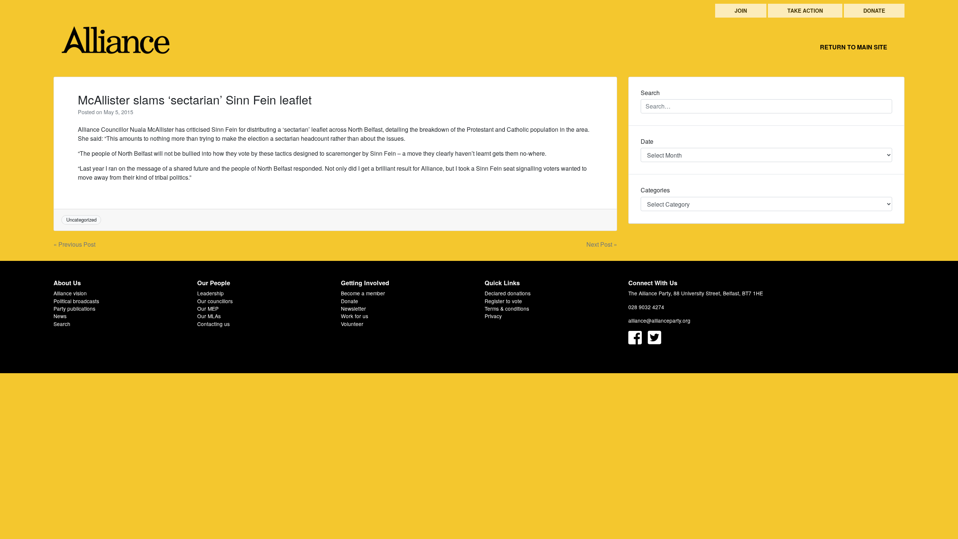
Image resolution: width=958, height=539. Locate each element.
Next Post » (601, 244)
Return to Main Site (853, 47)
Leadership (210, 293)
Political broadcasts (76, 301)
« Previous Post (74, 244)
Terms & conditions (507, 308)
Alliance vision (70, 293)
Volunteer (352, 324)
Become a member (363, 293)
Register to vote (503, 301)
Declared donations (508, 293)
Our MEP (208, 308)
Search (62, 324)
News (60, 316)
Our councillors (215, 301)
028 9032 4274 (646, 307)
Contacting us (213, 324)
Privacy (493, 316)
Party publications (74, 308)
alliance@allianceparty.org (659, 320)
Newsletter (353, 308)
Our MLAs (209, 316)
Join (741, 10)
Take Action (805, 10)
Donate (874, 10)
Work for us (354, 316)
